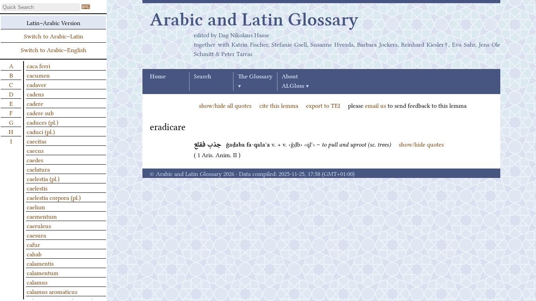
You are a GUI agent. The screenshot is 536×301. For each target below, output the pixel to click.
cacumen (38, 75)
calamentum (42, 272)
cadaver (36, 84)
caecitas (36, 140)
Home (158, 77)
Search (202, 77)
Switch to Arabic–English (53, 49)
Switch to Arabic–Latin (53, 35)
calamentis (40, 263)
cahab (34, 253)
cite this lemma (278, 105)
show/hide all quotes (225, 105)
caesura (36, 234)
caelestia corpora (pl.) (54, 197)
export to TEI (323, 105)
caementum (42, 216)
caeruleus (39, 225)
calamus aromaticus (52, 291)
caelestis (37, 187)
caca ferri (38, 65)
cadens (35, 93)
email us (375, 105)
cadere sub (40, 112)
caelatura (38, 169)
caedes (35, 159)
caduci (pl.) (41, 131)
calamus (37, 281)
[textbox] (41, 7)
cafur (33, 244)
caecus (35, 150)
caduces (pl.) (42, 122)
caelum (36, 206)
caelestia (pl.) (43, 178)
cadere (35, 103)
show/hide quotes (421, 144)
